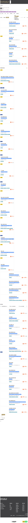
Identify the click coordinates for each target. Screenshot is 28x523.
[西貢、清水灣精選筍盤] (12, 306)
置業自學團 (17, 508)
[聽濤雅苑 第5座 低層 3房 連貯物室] (4, 290)
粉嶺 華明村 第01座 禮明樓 (4, 157)
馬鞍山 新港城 (11, 362)
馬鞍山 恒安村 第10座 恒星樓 (5, 197)
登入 (1, 8)
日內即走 (5, 80)
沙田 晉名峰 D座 (11, 273)
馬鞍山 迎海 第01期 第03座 (13, 60)
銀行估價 (17, 510)
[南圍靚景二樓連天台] (4, 341)
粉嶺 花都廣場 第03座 (12, 400)
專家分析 (23, 509)
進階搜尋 (17, 13)
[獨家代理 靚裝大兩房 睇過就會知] (7, 126)
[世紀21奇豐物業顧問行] (4, 2)
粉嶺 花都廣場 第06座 (4, 116)
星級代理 (23, 507)
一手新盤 (11, 508)
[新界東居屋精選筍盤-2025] (3, 306)
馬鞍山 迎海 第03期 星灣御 (13, 29)
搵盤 (26, 521)
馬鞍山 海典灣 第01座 (4, 224)
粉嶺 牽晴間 (2, 130)
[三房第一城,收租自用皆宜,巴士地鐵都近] (4, 24)
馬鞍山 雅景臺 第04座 (12, 332)
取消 (2, 8)
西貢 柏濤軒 (2, 170)
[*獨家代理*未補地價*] (7, 139)
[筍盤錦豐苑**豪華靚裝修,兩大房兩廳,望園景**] (4, 394)
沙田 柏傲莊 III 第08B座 (12, 408)
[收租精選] (4, 364)
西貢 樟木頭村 (11, 52)
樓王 (13, 33)
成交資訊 (11, 507)
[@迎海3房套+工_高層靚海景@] (4, 62)
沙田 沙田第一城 (11, 37)
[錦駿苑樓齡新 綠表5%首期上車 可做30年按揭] (4, 356)
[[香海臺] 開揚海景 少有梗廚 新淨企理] (4, 283)
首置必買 (5, 107)
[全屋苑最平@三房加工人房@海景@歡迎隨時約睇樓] (7, 247)
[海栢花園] (4, 379)
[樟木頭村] (4, 54)
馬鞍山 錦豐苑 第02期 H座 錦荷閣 (14, 393)
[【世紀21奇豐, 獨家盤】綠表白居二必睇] (7, 153)
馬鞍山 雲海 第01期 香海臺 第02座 (14, 281)
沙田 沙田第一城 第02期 (12, 22)
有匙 (27, 17)
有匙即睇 (10, 56)
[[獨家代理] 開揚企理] (7, 112)
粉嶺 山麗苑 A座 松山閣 (12, 309)
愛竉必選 (8, 134)
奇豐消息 (23, 508)
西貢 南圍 (10, 339)
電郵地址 (1, 7)
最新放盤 (16, 16)
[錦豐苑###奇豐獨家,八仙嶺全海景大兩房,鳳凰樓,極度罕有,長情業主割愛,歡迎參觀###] (7, 72)
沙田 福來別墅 (3, 237)
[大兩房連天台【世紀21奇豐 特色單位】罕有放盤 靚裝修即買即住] (4, 402)
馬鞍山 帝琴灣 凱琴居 (12, 44)
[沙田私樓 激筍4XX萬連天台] (4, 318)
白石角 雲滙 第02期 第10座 (13, 296)
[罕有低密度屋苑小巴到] (7, 166)
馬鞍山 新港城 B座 (3, 210)
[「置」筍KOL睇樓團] (21, 306)
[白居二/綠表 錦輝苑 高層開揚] (7, 260)
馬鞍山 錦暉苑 (3, 264)
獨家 (24, 17)
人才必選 (11, 228)
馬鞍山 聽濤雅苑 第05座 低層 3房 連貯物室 (15, 288)
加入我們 (23, 510)
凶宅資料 (17, 511)
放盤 (23, 521)
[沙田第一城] (4, 39)
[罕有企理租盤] (4, 326)
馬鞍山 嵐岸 (2, 251)
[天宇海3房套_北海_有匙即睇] (4, 349)
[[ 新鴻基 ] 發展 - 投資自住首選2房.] (4, 298)
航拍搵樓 (27, 10)
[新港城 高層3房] (4, 387)
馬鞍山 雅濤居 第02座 (12, 370)
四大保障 (17, 507)
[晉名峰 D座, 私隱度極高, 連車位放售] (4, 275)
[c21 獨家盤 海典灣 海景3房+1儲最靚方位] (7, 220)
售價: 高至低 (16, 17)
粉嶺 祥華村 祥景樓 (3, 143)
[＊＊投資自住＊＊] (7, 99)
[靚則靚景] (4, 31)
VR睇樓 (10, 509)
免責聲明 (14, 515)
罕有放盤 (8, 80)
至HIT (10, 33)
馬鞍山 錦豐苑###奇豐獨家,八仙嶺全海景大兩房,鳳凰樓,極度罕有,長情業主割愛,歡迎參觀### (7, 77)
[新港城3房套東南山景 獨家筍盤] (7, 206)
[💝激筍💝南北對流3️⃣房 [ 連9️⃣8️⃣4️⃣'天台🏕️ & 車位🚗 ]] (7, 233)
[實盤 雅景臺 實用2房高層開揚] (4, 334)
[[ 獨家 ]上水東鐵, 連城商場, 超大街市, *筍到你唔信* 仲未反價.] (7, 85)
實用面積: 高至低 (17, 18)
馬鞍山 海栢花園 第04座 (12, 377)
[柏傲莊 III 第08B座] (4, 410)
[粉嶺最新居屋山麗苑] (4, 311)
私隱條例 (11, 515)
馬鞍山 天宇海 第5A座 (12, 347)
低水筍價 (5, 188)
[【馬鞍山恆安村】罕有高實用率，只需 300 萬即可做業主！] (7, 193)
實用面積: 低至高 (17, 19)
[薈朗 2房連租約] (7, 179)
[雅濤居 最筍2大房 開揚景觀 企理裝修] (4, 372)
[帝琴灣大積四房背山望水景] (4, 46)
